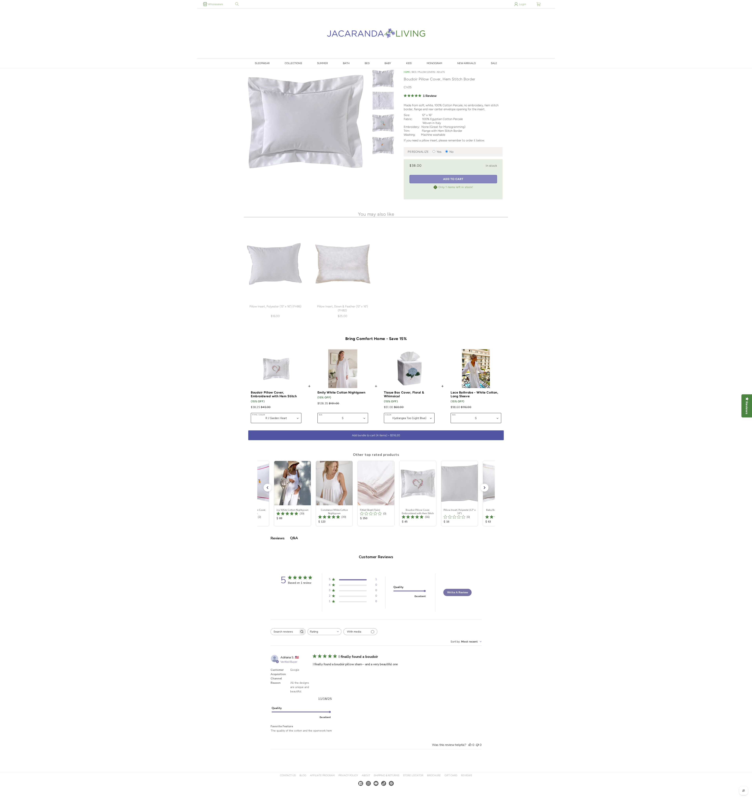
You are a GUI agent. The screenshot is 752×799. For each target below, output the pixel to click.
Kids (409, 63)
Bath (346, 63)
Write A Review (457, 592)
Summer (322, 63)
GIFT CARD (451, 775)
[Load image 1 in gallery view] (383, 78)
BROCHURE (434, 775)
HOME (407, 72)
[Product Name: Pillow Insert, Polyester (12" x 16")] (459, 493)
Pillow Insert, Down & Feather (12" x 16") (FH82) (342, 308)
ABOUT (366, 775)
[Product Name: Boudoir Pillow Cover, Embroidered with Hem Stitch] (417, 493)
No (451, 152)
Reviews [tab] (278, 538)
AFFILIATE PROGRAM (322, 775)
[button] (237, 4)
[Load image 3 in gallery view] (383, 123)
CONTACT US (288, 775)
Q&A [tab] (294, 538)
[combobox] (324, 631)
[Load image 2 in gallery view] (383, 101)
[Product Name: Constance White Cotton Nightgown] (334, 493)
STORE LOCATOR (413, 775)
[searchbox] (284, 631)
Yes (439, 152)
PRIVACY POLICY (348, 775)
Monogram (434, 63)
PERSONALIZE (418, 152)
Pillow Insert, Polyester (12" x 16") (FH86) (275, 306)
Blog (302, 775)
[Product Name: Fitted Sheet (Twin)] (376, 493)
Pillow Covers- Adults (431, 72)
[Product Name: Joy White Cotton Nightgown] (292, 493)
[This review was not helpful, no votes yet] (477, 745)
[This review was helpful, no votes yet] (470, 745)
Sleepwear (262, 63)
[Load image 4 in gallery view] (383, 145)
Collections (293, 63)
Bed (367, 63)
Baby (388, 63)
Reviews (466, 775)
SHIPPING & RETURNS (386, 775)
